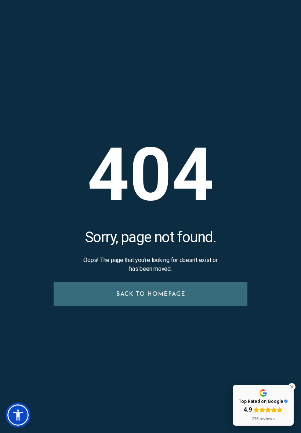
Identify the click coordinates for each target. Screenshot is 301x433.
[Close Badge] (291, 386)
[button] (18, 415)
